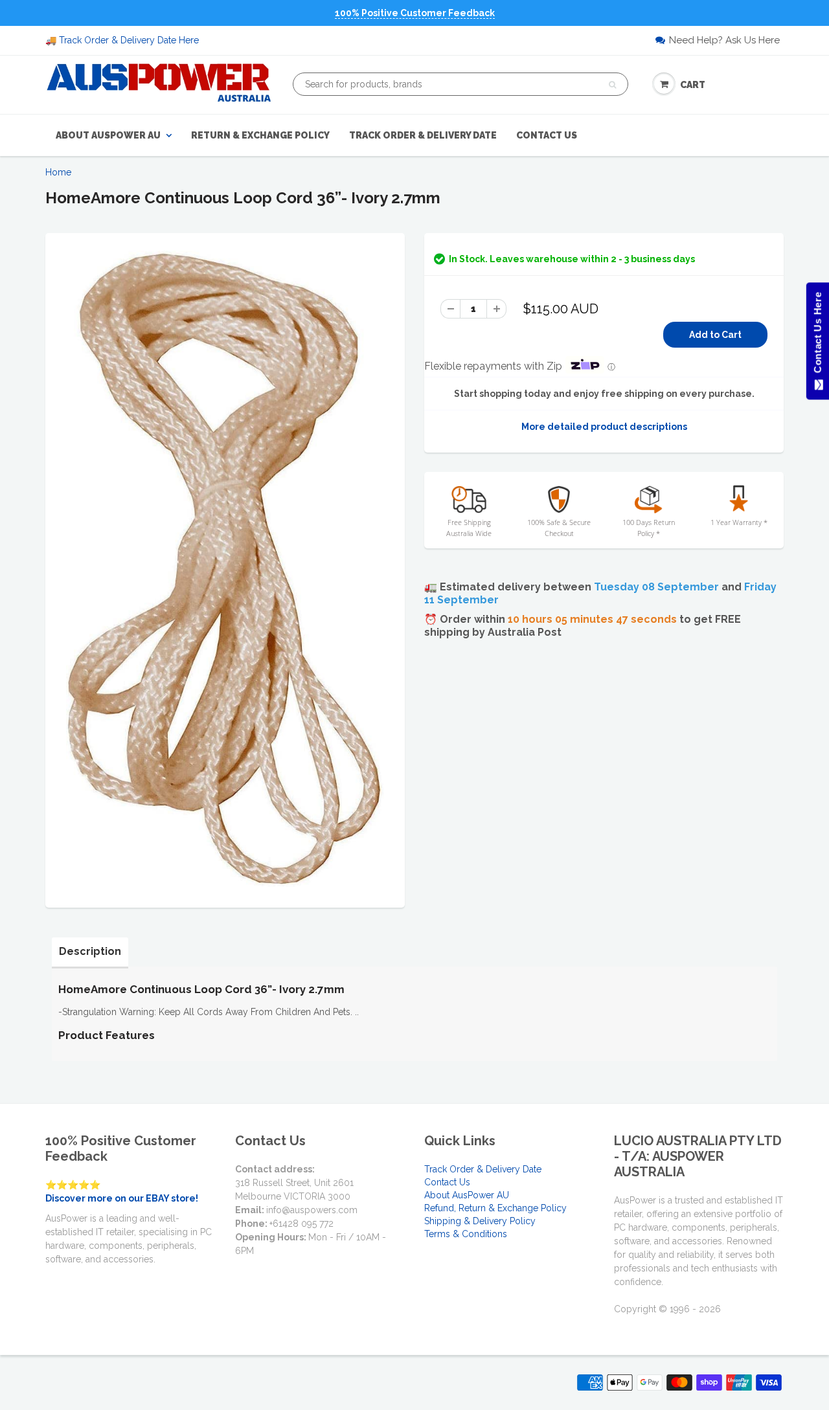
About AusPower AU (108, 135)
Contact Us (546, 135)
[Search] (612, 84)
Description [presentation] (90, 951)
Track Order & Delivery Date (423, 135)
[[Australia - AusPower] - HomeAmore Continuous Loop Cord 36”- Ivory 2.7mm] (225, 568)
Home (58, 172)
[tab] (90, 952)
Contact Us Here (817, 335)
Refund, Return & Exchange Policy (495, 1208)
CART (692, 85)
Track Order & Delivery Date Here (129, 40)
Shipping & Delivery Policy (480, 1221)
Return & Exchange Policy (260, 135)
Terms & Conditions (465, 1234)
